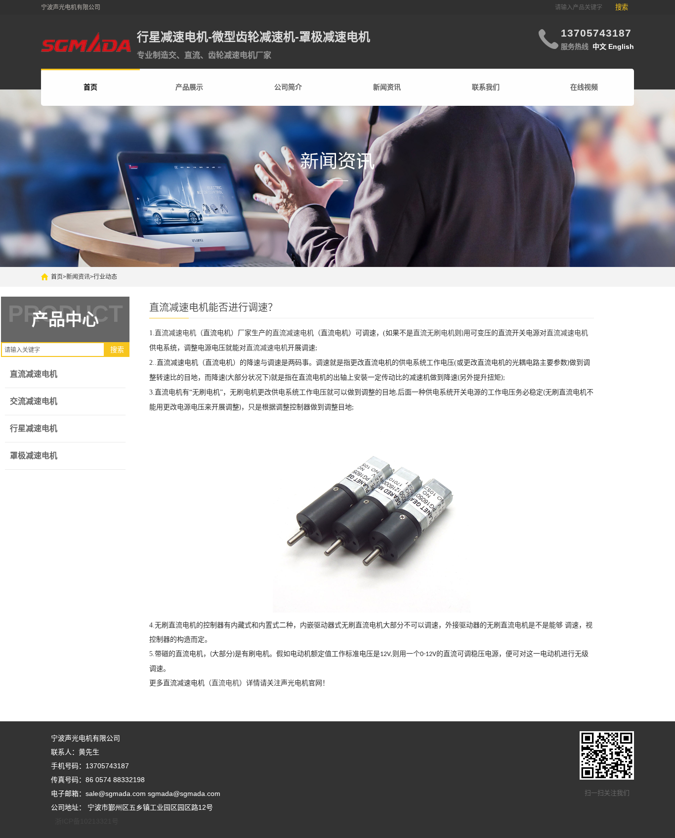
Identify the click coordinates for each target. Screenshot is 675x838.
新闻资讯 (387, 87)
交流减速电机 (33, 401)
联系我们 (486, 87)
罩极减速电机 (33, 455)
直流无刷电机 (434, 333)
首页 (57, 276)
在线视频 (584, 87)
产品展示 (189, 87)
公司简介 (288, 87)
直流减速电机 (33, 374)
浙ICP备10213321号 (87, 821)
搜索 (621, 7)
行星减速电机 (33, 428)
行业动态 (105, 276)
